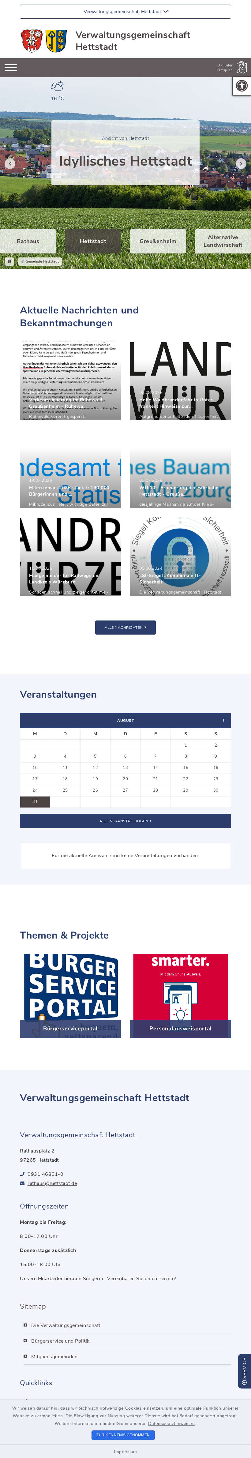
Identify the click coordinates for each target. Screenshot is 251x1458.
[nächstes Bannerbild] (242, 163)
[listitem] (28, 241)
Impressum (125, 1451)
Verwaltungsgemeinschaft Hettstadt (133, 41)
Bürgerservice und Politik (60, 1341)
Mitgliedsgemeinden (54, 1356)
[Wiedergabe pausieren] (9, 261)
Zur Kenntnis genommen (123, 1435)
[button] (242, 86)
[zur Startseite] (44, 41)
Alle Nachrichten (124, 627)
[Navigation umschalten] (10, 67)
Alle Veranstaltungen (123, 821)
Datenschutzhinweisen (171, 1423)
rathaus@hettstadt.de (52, 1183)
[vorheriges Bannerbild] (8, 163)
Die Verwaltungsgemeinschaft (65, 1325)
